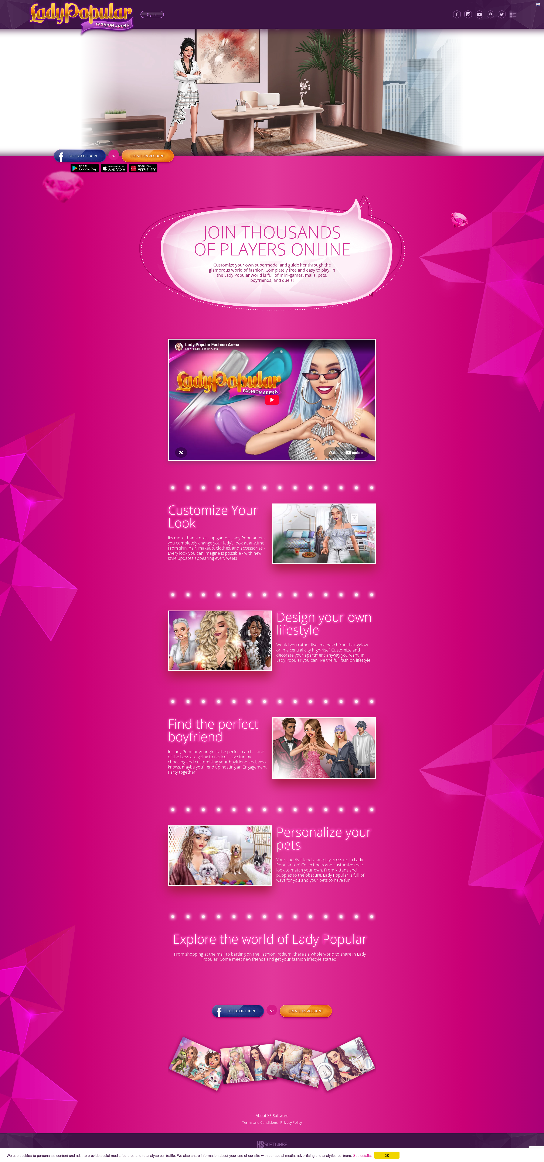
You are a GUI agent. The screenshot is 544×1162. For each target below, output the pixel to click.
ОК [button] (387, 1155)
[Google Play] (85, 168)
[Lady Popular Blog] (513, 14)
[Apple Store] (114, 168)
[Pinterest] (490, 14)
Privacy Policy (291, 1122)
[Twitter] (502, 14)
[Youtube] (479, 14)
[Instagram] (468, 14)
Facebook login (83, 156)
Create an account (147, 156)
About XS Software (272, 1115)
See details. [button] (362, 1155)
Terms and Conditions (260, 1122)
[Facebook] (457, 14)
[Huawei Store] (143, 168)
